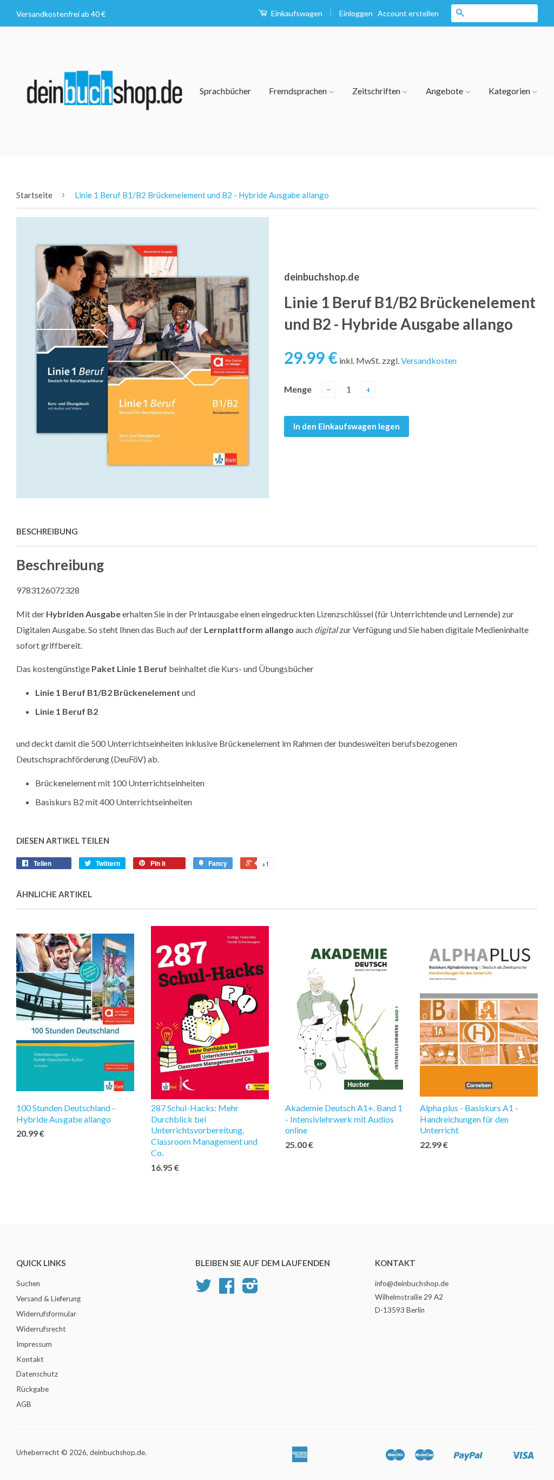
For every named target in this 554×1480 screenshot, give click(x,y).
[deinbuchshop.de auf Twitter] (203, 1289)
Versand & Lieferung (48, 1298)
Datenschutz (37, 1374)
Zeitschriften (377, 91)
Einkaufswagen (295, 13)
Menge (298, 389)
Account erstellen (408, 13)
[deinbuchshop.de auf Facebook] (227, 1289)
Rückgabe (32, 1389)
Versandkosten (429, 360)
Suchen (28, 1283)
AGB (23, 1404)
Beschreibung (47, 531)
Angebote (445, 91)
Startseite (34, 195)
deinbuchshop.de (117, 1452)
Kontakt (30, 1359)
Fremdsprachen (298, 91)
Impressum (34, 1344)
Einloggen (356, 13)
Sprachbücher (225, 91)
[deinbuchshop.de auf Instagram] (250, 1289)
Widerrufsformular (46, 1313)
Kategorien (510, 91)
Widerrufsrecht (41, 1329)
